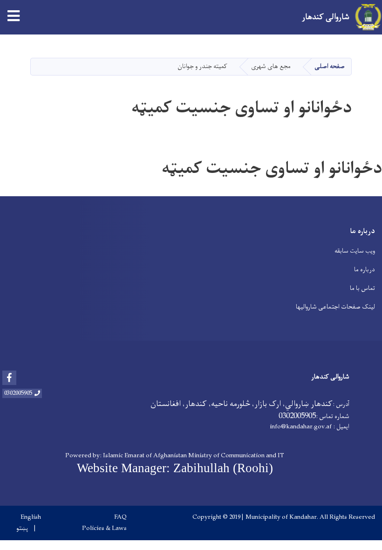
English (30, 517)
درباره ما (364, 269)
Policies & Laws (104, 528)
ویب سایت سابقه (354, 251)
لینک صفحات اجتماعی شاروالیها (335, 307)
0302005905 (18, 393)
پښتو (22, 528)
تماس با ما (362, 288)
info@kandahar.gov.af (301, 427)
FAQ (120, 517)
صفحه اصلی (329, 66)
